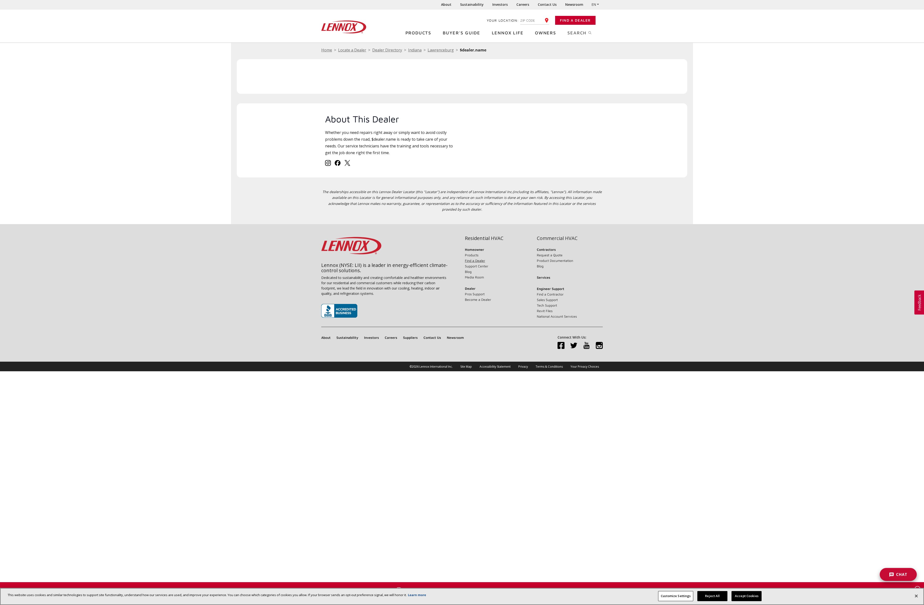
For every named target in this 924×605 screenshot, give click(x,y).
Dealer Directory (387, 50)
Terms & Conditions (549, 367)
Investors (500, 4)
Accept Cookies (746, 596)
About (446, 4)
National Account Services (557, 316)
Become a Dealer (478, 299)
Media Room (474, 277)
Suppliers (410, 337)
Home (326, 50)
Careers (522, 4)
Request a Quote (550, 255)
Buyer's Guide (461, 32)
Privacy (523, 367)
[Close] (916, 596)
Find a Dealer (575, 20)
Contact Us (547, 4)
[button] (919, 302)
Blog (468, 272)
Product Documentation (555, 260)
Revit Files (544, 311)
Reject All (712, 596)
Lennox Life (508, 32)
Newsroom (574, 4)
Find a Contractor (550, 294)
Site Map (466, 367)
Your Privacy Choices (585, 367)
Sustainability (472, 4)
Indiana (415, 50)
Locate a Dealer (352, 50)
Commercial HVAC (557, 238)
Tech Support (547, 305)
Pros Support (475, 294)
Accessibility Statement (495, 367)
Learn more (417, 595)
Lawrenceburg (441, 50)
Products (418, 32)
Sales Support (547, 300)
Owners (545, 32)
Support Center (476, 266)
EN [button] (593, 4)
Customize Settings (676, 596)
